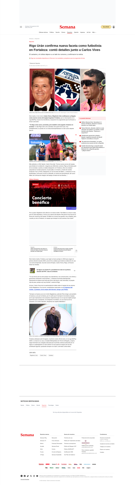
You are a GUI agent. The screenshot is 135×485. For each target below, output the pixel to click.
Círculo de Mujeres (56, 452)
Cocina (53, 449)
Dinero (41, 443)
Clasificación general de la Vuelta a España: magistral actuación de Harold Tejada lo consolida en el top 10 (63, 250)
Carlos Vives (43, 355)
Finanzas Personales (57, 443)
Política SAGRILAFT (69, 449)
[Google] (21, 476)
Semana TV (43, 440)
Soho (41, 449)
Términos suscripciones (70, 443)
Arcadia (42, 446)
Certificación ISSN (68, 452)
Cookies (102, 452)
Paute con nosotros (105, 449)
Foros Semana (55, 440)
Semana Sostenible (56, 454)
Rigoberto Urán (34, 355)
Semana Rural (55, 446)
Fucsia (41, 452)
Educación (54, 437)
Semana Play (43, 437)
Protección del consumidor (88, 437)
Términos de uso (68, 437)
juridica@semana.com (87, 447)
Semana (31, 38)
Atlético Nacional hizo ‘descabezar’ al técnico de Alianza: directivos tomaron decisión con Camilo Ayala (39, 250)
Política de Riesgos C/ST (70, 446)
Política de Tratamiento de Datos (72, 440)
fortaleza (51, 355)
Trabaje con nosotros (105, 446)
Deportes (37, 38)
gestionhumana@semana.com (89, 453)
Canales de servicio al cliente (107, 443)
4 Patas (42, 454)
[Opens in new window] (25, 476)
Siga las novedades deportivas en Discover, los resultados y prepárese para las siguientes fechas (58, 58)
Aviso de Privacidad (26, 479)
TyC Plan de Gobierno (69, 454)
